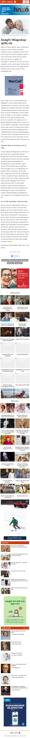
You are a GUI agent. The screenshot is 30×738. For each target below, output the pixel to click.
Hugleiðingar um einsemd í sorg (22, 370)
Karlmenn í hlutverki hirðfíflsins (7, 355)
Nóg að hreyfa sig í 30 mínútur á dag (19, 588)
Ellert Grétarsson (16, 689)
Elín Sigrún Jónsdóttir (17, 655)
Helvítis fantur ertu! (22, 496)
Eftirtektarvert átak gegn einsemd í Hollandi (8, 339)
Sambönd (24, 260)
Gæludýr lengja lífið (22, 354)
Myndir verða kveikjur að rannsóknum (7, 496)
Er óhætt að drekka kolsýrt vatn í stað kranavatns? (22, 465)
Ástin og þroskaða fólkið (22, 385)
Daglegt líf (10, 263)
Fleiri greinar (25, 628)
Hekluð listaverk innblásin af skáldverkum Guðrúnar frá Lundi (22, 448)
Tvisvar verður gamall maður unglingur (18, 664)
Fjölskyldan (19, 263)
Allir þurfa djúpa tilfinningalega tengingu (7, 385)
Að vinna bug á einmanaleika (22, 324)
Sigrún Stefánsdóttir (16, 644)
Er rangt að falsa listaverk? (7, 481)
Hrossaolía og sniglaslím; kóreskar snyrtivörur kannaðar (22, 432)
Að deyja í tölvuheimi (16, 653)
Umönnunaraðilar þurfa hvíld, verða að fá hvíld (7, 416)
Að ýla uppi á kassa (16, 642)
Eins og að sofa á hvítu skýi (18, 571)
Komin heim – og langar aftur (19, 675)
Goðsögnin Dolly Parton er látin (7, 464)
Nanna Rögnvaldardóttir (17, 677)
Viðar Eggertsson (16, 667)
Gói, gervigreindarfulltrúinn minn (18, 631)
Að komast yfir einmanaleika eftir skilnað (8, 308)
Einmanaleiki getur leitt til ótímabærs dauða (7, 370)
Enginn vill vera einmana (22, 339)
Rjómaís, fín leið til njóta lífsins (22, 481)
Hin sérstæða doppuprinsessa (7, 447)
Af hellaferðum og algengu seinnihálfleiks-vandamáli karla (19, 687)
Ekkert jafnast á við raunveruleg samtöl (22, 307)
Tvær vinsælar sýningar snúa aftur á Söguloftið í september (7, 432)
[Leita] (24, 1)
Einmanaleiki (5, 260)
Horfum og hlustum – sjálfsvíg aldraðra (22, 416)
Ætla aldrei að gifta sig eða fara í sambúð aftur (7, 324)
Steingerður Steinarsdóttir (18, 634)
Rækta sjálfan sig (15, 260)
